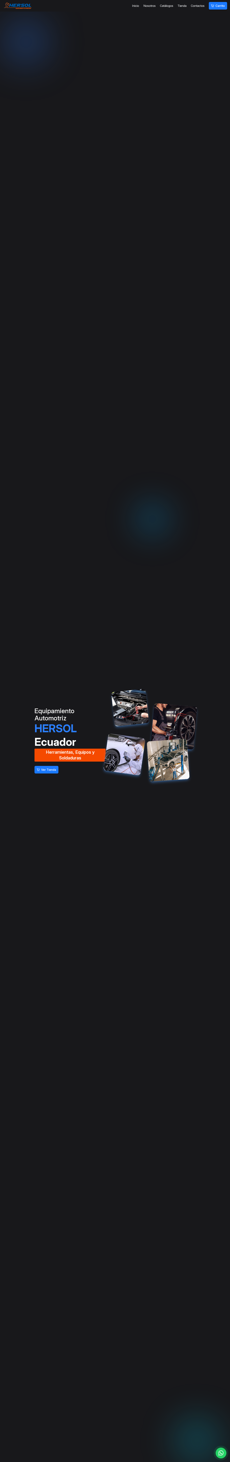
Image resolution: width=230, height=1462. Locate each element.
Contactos (197, 6)
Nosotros (149, 6)
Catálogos (166, 6)
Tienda (182, 6)
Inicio (135, 6)
